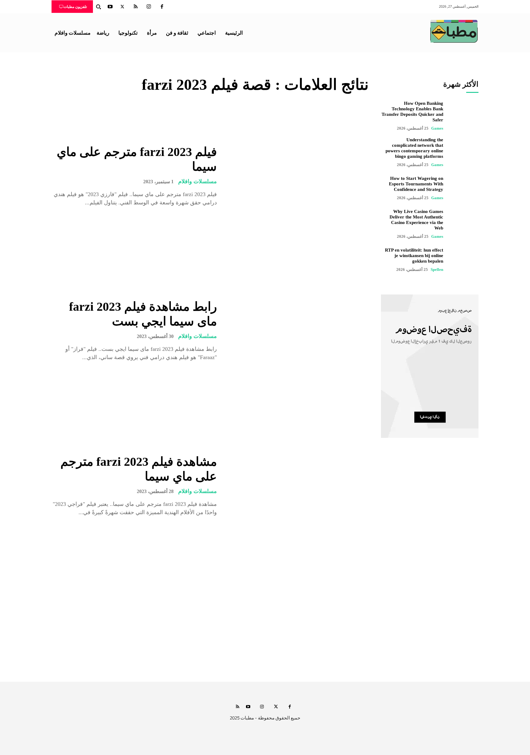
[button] (98, 6)
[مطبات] (453, 31)
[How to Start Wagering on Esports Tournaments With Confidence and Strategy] (463, 188)
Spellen (437, 269)
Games (437, 128)
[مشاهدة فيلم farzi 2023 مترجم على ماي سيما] (297, 485)
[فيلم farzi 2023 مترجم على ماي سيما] (297, 175)
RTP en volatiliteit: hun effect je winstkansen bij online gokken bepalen (414, 256)
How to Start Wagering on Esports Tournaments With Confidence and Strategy (416, 184)
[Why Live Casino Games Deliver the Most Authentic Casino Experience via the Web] (463, 223)
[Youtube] (110, 7)
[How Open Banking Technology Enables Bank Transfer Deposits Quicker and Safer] (463, 115)
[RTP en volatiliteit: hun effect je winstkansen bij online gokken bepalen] (463, 259)
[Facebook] (162, 7)
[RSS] (135, 7)
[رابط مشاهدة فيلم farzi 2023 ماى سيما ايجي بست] (297, 330)
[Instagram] (149, 7)
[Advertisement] (265, 624)
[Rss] (237, 707)
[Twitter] (122, 7)
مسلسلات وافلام (197, 181)
